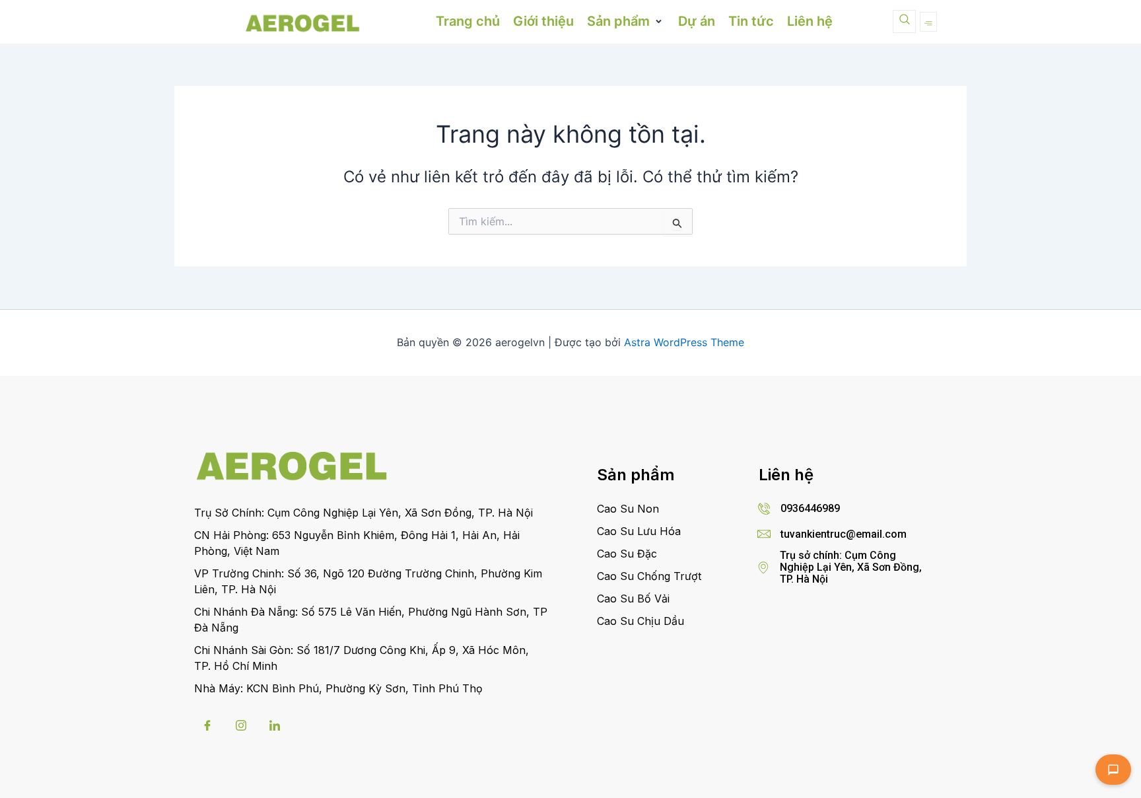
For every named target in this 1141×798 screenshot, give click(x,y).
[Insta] (241, 725)
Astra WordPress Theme (684, 342)
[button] (626, 21)
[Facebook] (207, 725)
